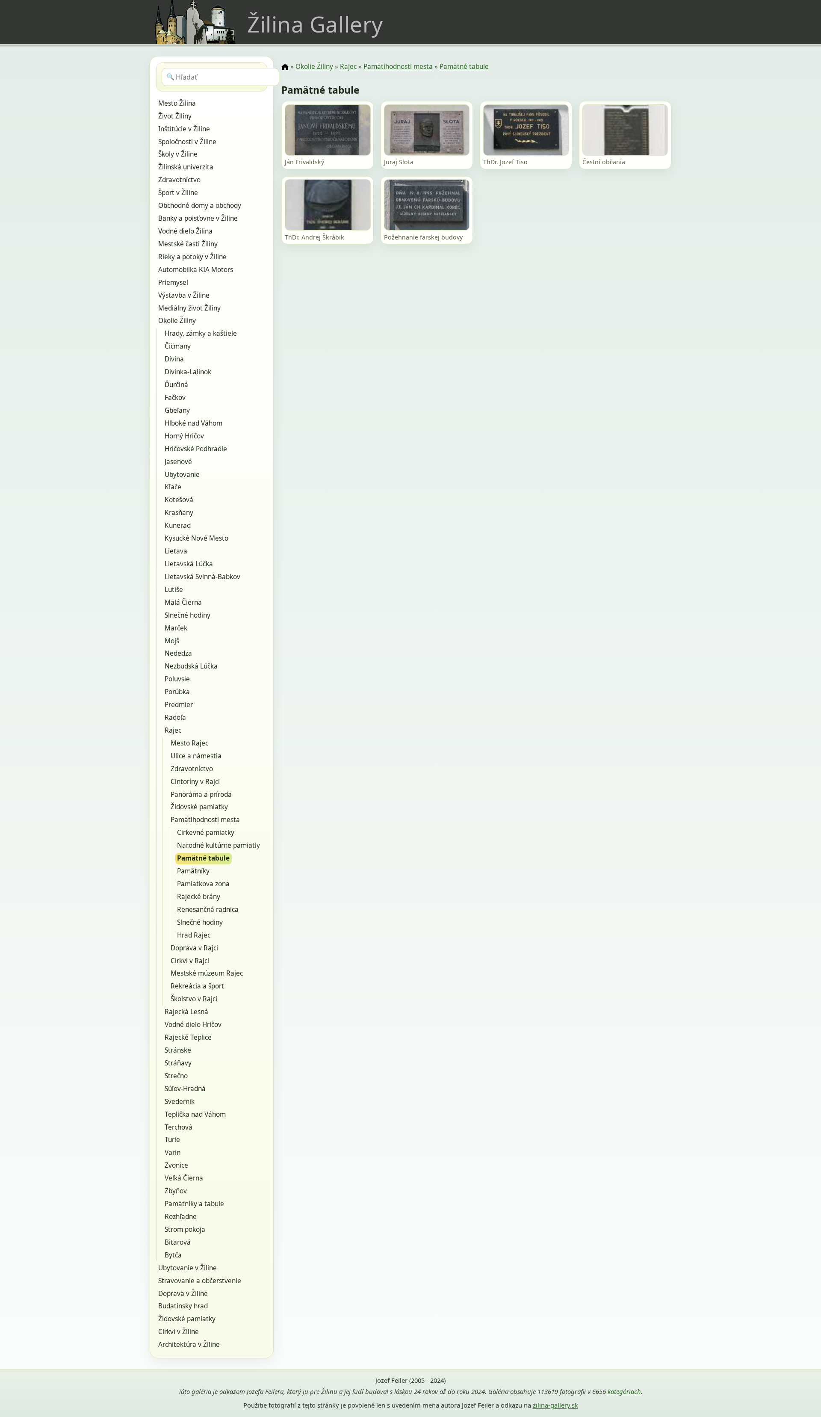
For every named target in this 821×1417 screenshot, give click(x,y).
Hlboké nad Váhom (193, 423)
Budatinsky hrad (183, 1306)
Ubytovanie (182, 474)
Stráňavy (178, 1063)
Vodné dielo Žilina (185, 231)
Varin (172, 1152)
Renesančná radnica (208, 909)
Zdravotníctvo (179, 179)
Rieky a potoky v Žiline (192, 256)
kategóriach (624, 1391)
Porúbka (177, 691)
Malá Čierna (183, 602)
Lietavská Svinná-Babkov (202, 576)
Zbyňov (176, 1190)
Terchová (178, 1127)
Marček (176, 628)
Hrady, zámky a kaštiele (201, 333)
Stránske (178, 1050)
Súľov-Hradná (185, 1088)
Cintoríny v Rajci (195, 781)
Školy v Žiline (178, 154)
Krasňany (179, 512)
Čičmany (178, 346)
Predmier (179, 704)
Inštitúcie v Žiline (184, 128)
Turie (172, 1139)
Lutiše (174, 589)
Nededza (178, 653)
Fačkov (175, 397)
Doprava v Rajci (194, 948)
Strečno (176, 1075)
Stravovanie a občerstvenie (199, 1280)
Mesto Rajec (189, 743)
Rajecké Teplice (188, 1037)
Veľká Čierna (184, 1178)
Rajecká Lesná (186, 1011)
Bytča (173, 1255)
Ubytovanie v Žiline (187, 1267)
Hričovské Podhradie (196, 448)
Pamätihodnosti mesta (205, 819)
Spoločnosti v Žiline (187, 141)
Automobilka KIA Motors (195, 269)
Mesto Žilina (177, 103)
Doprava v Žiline (183, 1293)
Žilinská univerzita (185, 167)
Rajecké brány (198, 896)
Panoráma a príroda (201, 794)
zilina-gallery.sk (555, 1405)
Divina (174, 359)
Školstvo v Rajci (194, 998)
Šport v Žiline (178, 192)
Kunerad (178, 525)
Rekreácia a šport (197, 986)
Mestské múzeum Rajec (207, 973)
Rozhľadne (181, 1216)
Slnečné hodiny (187, 615)
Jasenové (178, 461)
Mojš (172, 640)
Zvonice (176, 1165)
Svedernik (180, 1101)
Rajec (173, 730)
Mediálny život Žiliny (189, 308)
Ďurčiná (176, 384)
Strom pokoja (185, 1229)
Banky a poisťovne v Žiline (198, 218)
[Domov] (284, 67)
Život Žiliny (175, 116)
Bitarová (178, 1242)
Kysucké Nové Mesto (196, 538)
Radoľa (175, 717)
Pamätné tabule (203, 858)
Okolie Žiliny (177, 320)
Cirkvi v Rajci (190, 960)
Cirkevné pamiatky (205, 832)
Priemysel (173, 282)
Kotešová (179, 499)
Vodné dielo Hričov (193, 1024)
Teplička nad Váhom (195, 1114)
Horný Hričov (184, 436)
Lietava (176, 551)
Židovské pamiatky (199, 806)
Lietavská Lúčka (189, 563)
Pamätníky (193, 871)
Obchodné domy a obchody (199, 205)
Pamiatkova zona (203, 883)
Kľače (173, 486)
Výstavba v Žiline (184, 295)
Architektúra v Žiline (189, 1344)
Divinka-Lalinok (188, 371)
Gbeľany (177, 410)
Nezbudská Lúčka (191, 666)
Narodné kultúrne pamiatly (218, 845)
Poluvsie (177, 678)
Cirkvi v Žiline (178, 1331)
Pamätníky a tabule (194, 1203)
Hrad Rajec (193, 935)
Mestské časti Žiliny (188, 244)
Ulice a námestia (196, 755)
